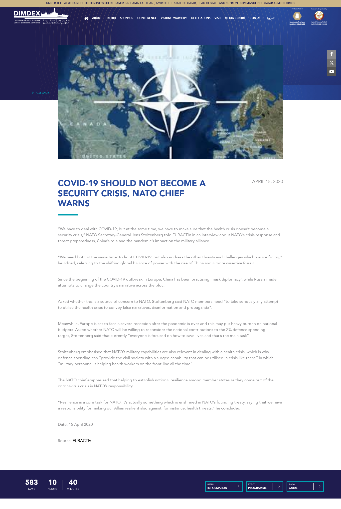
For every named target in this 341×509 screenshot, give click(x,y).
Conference (147, 18)
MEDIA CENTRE (235, 18)
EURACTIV (82, 440)
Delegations (200, 18)
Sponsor (126, 18)
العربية (270, 18)
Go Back (41, 93)
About (97, 18)
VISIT (217, 18)
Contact (256, 18)
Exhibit (111, 18)
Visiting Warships (174, 18)
